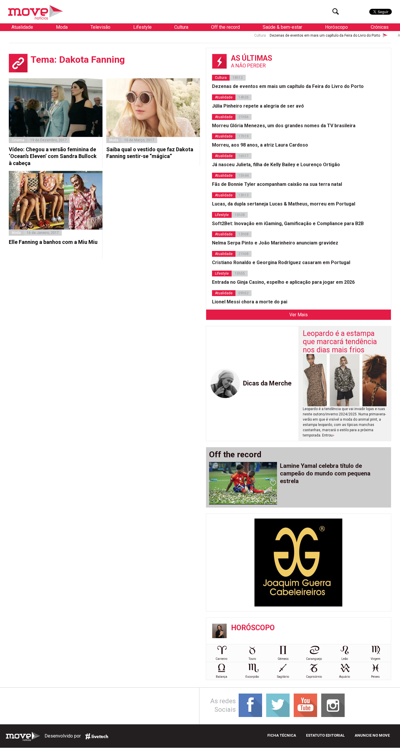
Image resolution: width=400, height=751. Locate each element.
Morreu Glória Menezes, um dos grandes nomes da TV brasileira (283, 125)
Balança (221, 676)
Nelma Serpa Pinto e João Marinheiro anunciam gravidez (275, 243)
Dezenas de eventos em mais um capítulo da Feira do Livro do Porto (306, 35)
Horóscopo (336, 27)
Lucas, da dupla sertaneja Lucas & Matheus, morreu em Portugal (283, 204)
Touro (252, 658)
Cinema (18, 140)
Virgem (375, 658)
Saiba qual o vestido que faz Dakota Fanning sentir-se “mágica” (149, 152)
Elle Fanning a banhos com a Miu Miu (53, 242)
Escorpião (252, 676)
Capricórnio (314, 676)
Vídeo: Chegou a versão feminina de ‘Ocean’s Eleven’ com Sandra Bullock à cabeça (53, 156)
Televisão (100, 27)
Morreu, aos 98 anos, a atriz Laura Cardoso (260, 145)
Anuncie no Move (372, 735)
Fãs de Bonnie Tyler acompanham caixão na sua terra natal (277, 184)
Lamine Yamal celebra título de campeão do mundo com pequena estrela (325, 473)
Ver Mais (298, 314)
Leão (344, 658)
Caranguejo (314, 658)
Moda (62, 27)
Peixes (375, 676)
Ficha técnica (281, 735)
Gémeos (283, 658)
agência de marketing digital (96, 736)
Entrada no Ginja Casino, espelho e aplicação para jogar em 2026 (283, 282)
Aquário (344, 676)
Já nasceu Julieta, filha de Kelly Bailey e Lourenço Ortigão (276, 164)
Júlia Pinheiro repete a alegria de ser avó (258, 106)
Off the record (225, 27)
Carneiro (221, 658)
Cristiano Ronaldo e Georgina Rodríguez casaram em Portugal (281, 262)
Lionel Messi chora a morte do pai (249, 302)
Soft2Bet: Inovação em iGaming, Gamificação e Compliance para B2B (288, 223)
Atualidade (22, 27)
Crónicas (380, 27)
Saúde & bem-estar (282, 27)
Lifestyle (142, 27)
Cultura (181, 27)
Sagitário (283, 676)
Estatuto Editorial (325, 735)
